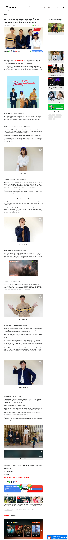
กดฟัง (35, 25)
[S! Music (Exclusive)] (7, 515)
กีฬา (22, 11)
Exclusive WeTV (46, 11)
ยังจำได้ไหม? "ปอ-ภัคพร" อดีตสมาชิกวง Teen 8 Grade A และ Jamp (56, 101)
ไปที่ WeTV (36, 522)
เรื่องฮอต (9, 11)
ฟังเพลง (20, 467)
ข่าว (12, 11)
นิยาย (50, 11)
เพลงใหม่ (40, 182)
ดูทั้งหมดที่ (21, 458)
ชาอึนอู (60, 117)
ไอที (36, 11)
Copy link (18, 51)
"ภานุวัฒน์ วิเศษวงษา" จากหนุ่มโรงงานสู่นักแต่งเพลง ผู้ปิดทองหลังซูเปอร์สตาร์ (55, 75)
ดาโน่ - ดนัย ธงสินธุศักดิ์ (8, 511)
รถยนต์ (33, 11)
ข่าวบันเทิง (19, 11)
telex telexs (7, 509)
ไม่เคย (21, 331)
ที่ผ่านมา (6, 212)
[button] (30, 7)
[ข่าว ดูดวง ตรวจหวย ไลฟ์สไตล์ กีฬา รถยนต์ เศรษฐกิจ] (10, 7)
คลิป (41, 11)
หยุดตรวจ (16, 509)
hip (9, 471)
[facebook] (14, 51)
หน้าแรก (5, 11)
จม (34, 254)
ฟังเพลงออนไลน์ (58, 115)
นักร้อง (12, 509)
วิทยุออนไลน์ (51, 117)
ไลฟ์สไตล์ (29, 11)
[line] (9, 51)
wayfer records (27, 509)
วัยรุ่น (38, 11)
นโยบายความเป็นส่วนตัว (54, 538)
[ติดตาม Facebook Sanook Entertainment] (56, 106)
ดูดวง (15, 11)
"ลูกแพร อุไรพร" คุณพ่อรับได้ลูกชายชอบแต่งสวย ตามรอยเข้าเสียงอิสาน (55, 61)
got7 (54, 119)
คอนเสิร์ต (55, 117)
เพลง (28, 60)
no (25, 286)
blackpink (50, 119)
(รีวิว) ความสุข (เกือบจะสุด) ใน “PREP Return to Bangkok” (16, 477)
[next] (41, 530)
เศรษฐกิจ (25, 11)
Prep (32, 509)
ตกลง (63, 537)
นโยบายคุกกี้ (59, 538)
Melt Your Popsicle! (19, 60)
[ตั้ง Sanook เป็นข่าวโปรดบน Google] (23, 488)
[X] (11, 51)
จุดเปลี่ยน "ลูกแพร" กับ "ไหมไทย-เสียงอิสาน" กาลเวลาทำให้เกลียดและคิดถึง (56, 33)
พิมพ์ (14, 25)
